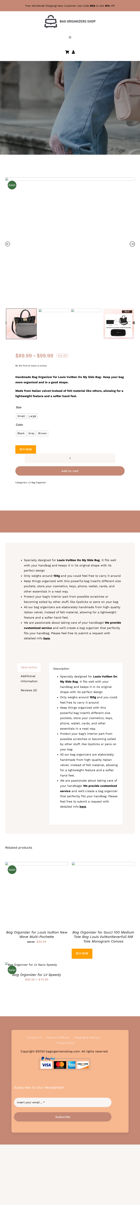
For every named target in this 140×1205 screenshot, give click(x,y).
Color (19, 424)
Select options (26, 894)
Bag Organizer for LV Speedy (36, 975)
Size (18, 407)
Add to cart (70, 471)
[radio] (21, 416)
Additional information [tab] (29, 678)
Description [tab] (29, 667)
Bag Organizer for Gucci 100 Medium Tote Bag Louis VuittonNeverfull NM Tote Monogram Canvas (103, 936)
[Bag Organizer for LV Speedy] (31, 964)
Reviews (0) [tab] (29, 690)
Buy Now (26, 449)
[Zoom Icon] (70, 242)
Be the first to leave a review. (31, 365)
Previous (5, 323)
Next (134, 323)
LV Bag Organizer (37, 482)
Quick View (49, 894)
